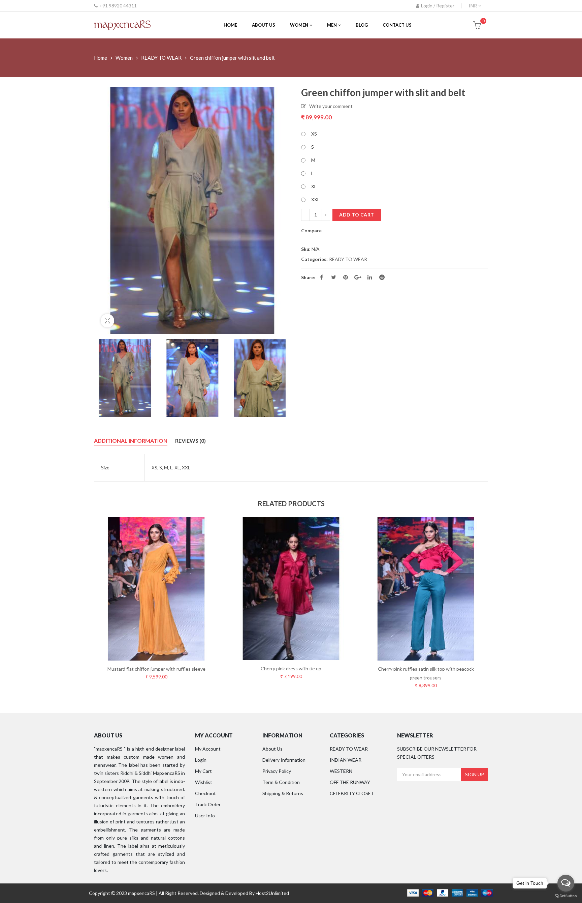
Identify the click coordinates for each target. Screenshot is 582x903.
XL (314, 186)
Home (100, 58)
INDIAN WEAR (345, 760)
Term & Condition (281, 782)
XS (314, 134)
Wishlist (203, 782)
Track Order (208, 804)
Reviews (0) (190, 440)
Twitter (333, 277)
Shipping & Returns (282, 793)
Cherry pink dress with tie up (291, 668)
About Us (272, 749)
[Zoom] (107, 320)
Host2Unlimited (272, 893)
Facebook (321, 277)
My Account (208, 749)
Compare (311, 230)
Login (200, 760)
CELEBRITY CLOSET (352, 793)
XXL (315, 199)
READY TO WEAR (161, 58)
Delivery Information (283, 760)
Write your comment (331, 106)
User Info (205, 815)
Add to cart (356, 214)
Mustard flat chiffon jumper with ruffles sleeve (156, 669)
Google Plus (358, 277)
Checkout (205, 793)
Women (124, 58)
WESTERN (341, 771)
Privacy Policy (276, 771)
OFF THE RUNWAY (350, 782)
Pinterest (346, 277)
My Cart (203, 771)
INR (473, 5)
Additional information (130, 440)
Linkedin (370, 277)
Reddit (382, 277)
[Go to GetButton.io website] (566, 896)
